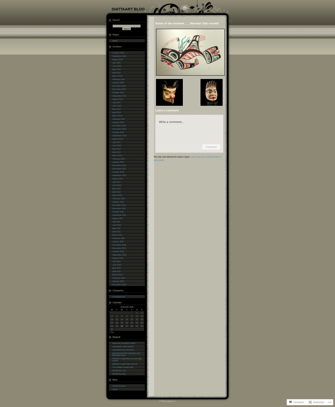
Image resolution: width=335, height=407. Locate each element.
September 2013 (119, 136)
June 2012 (116, 185)
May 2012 (116, 189)
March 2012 (117, 195)
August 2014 (117, 99)
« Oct (111, 332)
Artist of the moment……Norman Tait (181, 23)
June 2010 (116, 265)
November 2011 (119, 208)
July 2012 (116, 182)
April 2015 (116, 73)
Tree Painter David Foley (122, 367)
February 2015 (118, 79)
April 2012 (116, 192)
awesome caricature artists (123, 343)
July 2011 (116, 222)
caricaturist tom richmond (123, 350)
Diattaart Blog (128, 9)
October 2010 (118, 251)
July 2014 (116, 102)
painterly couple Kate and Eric (124, 364)
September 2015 (119, 56)
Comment (211, 146)
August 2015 (117, 59)
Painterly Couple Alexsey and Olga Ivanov (127, 359)
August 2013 (117, 139)
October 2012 (118, 172)
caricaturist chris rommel (122, 346)
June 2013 (116, 145)
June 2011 (116, 225)
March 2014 (117, 116)
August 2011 (117, 218)
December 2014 (119, 86)
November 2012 (119, 169)
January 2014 (118, 122)
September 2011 (119, 215)
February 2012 (118, 198)
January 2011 (118, 242)
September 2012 (119, 175)
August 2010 (117, 258)
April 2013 (116, 152)
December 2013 (119, 126)
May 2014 (116, 109)
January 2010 (118, 281)
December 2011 (119, 205)
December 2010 (119, 245)
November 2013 (119, 129)
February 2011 (118, 238)
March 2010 (117, 275)
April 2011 (116, 232)
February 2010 (118, 278)
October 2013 (118, 132)
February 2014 (118, 119)
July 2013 (116, 142)
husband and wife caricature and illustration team (126, 354)
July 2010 (116, 261)
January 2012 (118, 202)
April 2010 (116, 271)
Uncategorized (118, 297)
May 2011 (116, 228)
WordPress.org (118, 374)
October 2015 (118, 53)
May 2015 (116, 69)
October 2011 (118, 212)
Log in (114, 389)
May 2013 (116, 149)
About (114, 41)
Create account (118, 386)
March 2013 (117, 155)
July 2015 (116, 63)
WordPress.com (119, 371)
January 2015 (118, 83)
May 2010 (116, 268)
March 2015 (117, 76)
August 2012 (117, 179)
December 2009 (119, 285)
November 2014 (119, 89)
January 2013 (118, 162)
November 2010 (119, 248)
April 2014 (116, 112)
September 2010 (119, 255)
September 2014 (119, 96)
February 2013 (118, 159)
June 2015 (116, 66)
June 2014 (116, 106)
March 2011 (117, 235)
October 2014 (118, 93)
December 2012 (119, 165)
